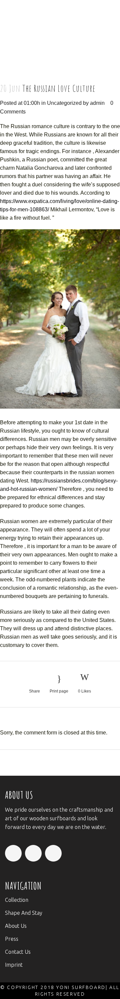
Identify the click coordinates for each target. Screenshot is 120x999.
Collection (16, 900)
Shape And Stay (23, 913)
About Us (16, 926)
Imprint (14, 965)
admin (97, 103)
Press (11, 939)
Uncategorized (64, 103)
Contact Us (18, 952)
